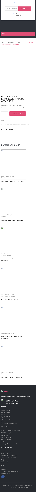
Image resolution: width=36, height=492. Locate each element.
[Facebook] (16, 130)
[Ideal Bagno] (18, 2)
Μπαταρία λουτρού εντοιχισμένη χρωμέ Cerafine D (30, 97)
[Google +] (23, 130)
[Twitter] (18, 130)
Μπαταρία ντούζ (19, 124)
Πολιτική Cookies (5, 473)
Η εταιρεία (3, 469)
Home (2, 42)
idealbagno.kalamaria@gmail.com (10, 444)
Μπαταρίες (11, 42)
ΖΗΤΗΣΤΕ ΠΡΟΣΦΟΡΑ (17, 113)
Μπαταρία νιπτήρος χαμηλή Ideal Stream (33, 97)
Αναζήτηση (24, 8)
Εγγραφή (18, 14)
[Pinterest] (21, 130)
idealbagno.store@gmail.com (9, 423)
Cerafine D (21, 42)
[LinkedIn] (26, 130)
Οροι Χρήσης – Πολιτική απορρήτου (10, 471)
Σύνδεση (19, 15)
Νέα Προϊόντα (27, 124)
